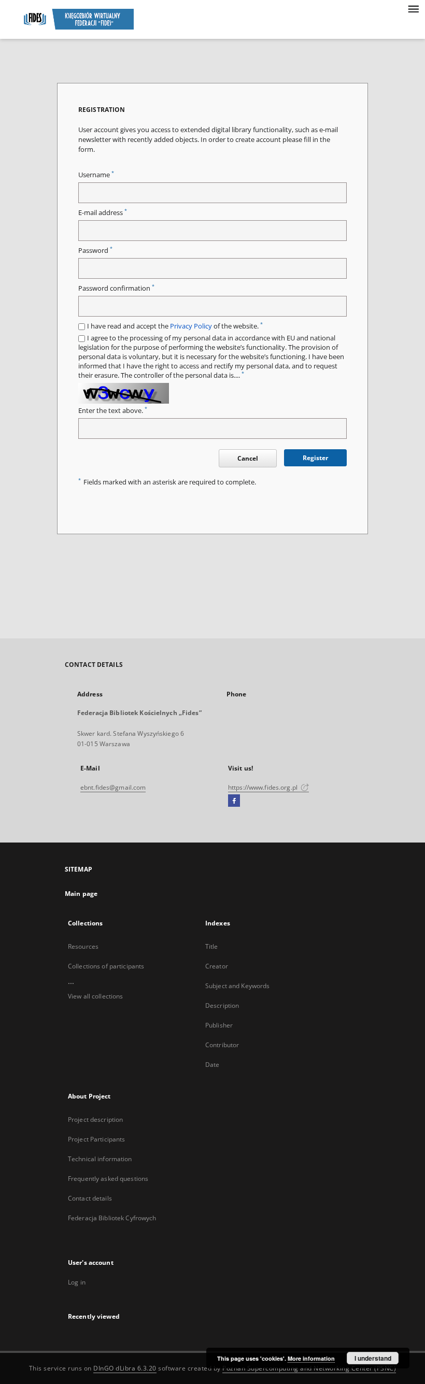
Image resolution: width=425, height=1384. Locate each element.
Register (315, 457)
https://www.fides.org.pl (263, 787)
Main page (81, 893)
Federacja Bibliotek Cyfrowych (112, 1218)
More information (311, 1358)
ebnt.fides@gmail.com (113, 787)
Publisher (219, 1025)
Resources (83, 946)
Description (222, 1005)
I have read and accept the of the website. (175, 326)
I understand (373, 1358)
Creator (216, 966)
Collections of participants (106, 966)
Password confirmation (116, 288)
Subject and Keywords (237, 985)
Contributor (222, 1044)
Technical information (100, 1158)
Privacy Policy (191, 326)
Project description (95, 1119)
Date (212, 1064)
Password (95, 250)
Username (96, 174)
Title (211, 946)
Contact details (90, 1198)
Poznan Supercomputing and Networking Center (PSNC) (309, 1368)
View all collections (95, 996)
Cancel (247, 458)
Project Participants (96, 1139)
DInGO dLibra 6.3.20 (125, 1368)
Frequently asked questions (108, 1178)
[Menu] (413, 8)
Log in (77, 1282)
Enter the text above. (112, 410)
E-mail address (102, 212)
